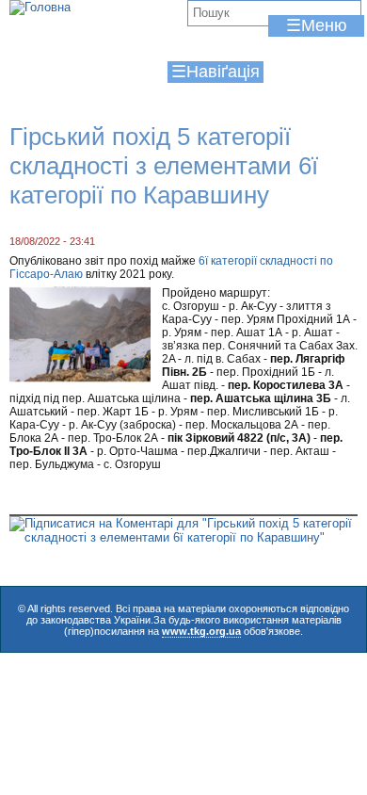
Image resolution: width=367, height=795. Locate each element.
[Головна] (40, 7)
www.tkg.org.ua (201, 631)
